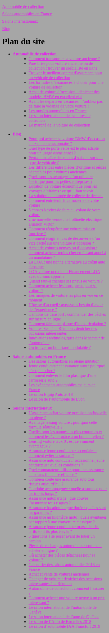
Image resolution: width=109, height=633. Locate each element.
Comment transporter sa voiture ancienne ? (64, 58)
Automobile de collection (23, 6)
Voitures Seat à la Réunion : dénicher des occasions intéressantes (63, 330)
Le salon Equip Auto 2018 (51, 394)
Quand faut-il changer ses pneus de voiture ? (66, 281)
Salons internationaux (20, 21)
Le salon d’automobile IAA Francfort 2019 (64, 626)
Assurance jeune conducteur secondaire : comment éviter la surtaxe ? (63, 453)
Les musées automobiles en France (58, 111)
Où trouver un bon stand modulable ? (60, 347)
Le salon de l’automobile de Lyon (57, 399)
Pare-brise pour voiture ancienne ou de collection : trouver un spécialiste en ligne (63, 65)
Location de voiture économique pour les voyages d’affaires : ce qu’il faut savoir (63, 188)
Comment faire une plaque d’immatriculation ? (67, 324)
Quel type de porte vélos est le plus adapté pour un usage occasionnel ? (64, 150)
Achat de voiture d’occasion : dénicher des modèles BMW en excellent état (64, 94)
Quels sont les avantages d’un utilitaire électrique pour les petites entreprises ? (61, 179)
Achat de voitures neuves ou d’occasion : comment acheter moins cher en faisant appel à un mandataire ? (67, 253)
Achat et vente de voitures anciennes (59, 574)
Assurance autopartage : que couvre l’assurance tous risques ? (58, 500)
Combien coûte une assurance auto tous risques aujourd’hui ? (61, 481)
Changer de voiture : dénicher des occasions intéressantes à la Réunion (65, 581)
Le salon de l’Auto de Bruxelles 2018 (60, 621)
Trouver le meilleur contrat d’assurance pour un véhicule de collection (65, 75)
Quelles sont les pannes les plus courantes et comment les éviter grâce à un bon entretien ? (66, 434)
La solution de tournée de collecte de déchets (66, 195)
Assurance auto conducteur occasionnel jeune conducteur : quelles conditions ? (67, 462)
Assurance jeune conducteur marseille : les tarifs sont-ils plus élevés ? (64, 529)
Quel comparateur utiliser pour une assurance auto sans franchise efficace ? (66, 472)
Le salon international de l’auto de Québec (64, 617)
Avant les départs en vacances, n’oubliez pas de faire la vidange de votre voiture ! (66, 103)
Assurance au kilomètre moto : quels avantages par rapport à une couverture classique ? (68, 519)
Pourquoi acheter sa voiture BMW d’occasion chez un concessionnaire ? (67, 141)
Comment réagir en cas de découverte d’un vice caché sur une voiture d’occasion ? (64, 240)
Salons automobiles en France (27, 14)
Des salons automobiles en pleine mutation (64, 361)
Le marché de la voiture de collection (59, 125)
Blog (6, 28)
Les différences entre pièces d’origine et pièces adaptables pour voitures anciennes (67, 169)
